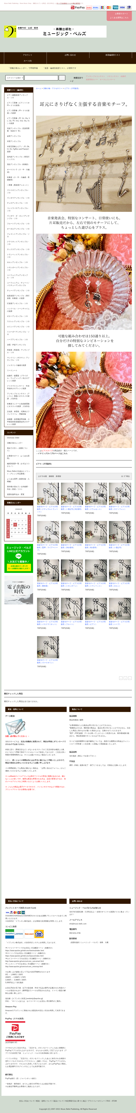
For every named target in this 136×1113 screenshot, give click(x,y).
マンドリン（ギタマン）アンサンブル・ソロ (18, 359)
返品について (58, 1101)
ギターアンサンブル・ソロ (17, 316)
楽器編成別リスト (112, 55)
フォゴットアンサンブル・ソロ (18, 235)
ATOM (114, 1101)
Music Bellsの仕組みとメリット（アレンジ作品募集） (18, 472)
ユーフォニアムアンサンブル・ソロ (17, 276)
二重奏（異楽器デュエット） (18, 185)
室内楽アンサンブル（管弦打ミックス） (18, 158)
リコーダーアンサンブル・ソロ (18, 333)
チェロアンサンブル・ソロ (17, 203)
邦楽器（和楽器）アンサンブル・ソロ (18, 351)
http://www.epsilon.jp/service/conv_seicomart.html (24, 961)
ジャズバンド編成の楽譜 (16, 365)
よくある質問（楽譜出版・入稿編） (18, 480)
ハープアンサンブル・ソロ (17, 340)
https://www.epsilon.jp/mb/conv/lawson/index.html (24, 956)
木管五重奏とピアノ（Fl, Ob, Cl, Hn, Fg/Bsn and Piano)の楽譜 (18, 149)
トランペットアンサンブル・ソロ (18, 256)
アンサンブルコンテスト (95, 76)
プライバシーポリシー (96, 1101)
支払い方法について (27, 1101)
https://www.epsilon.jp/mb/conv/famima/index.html (24, 951)
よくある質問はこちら (119, 18)
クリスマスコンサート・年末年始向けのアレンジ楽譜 (18, 387)
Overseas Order (13, 438)
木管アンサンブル (14, 141)
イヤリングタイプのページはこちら (53, 453)
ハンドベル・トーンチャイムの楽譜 (18, 310)
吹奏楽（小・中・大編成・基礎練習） (18, 178)
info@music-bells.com (77, 924)
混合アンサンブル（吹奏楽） (18, 164)
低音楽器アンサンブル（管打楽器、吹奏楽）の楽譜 (18, 297)
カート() (28, 61)
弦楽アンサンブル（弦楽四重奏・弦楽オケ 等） (18, 130)
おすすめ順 (42, 476)
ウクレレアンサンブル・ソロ (18, 321)
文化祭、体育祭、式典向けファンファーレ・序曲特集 (18, 413)
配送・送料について (44, 1101)
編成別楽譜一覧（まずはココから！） (18, 465)
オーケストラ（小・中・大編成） (18, 171)
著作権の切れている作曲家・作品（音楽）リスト (18, 488)
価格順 (51, 476)
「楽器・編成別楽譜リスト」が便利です (59, 68)
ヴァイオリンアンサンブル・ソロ (18, 191)
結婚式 (123, 76)
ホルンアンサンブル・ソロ (17, 262)
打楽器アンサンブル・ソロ (17, 303)
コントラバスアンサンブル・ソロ (18, 209)
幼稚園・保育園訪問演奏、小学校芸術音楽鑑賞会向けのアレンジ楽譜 (18, 421)
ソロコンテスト (113, 76)
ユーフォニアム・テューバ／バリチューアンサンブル (18, 284)
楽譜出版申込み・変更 (15, 494)
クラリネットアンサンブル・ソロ (18, 243)
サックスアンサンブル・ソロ (18, 249)
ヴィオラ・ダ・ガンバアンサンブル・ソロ (18, 217)
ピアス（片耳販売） (72, 88)
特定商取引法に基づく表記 (75, 1101)
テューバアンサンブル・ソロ (18, 291)
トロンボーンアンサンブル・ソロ (18, 269)
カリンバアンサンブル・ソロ (18, 327)
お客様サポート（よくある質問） (18, 457)
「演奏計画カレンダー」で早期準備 (23, 68)
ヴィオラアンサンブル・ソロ (18, 198)
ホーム (38, 88)
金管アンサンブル (14, 136)
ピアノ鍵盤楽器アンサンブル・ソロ (17, 96)
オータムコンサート (107, 79)
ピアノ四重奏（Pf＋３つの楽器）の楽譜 (18, 112)
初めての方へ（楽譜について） (17, 449)
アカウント (27, 55)
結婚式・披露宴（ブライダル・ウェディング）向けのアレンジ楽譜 (18, 378)
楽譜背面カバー (92, 79)
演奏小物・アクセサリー (52, 88)
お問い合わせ (70, 55)
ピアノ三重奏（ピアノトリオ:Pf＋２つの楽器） (18, 104)
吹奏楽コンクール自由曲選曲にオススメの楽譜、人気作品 (18, 405)
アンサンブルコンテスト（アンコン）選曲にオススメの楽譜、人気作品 (18, 396)
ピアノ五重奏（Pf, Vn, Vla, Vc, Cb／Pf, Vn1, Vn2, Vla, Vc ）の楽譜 (18, 120)
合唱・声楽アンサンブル (16, 345)
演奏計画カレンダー (15, 443)
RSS (108, 1101)
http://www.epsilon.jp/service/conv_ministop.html (24, 967)
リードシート (12, 370)
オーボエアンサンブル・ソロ (18, 229)
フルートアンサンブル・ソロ (18, 224)
